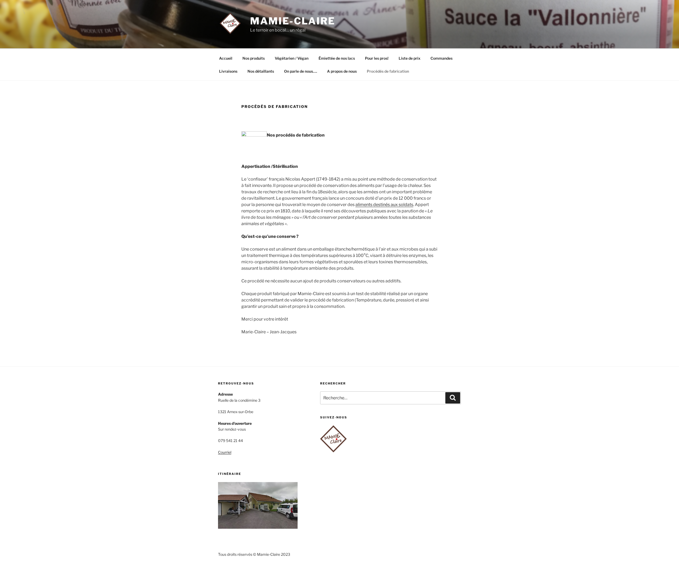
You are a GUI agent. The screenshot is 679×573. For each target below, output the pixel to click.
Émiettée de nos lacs (337, 58)
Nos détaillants (260, 71)
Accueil (225, 58)
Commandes (441, 58)
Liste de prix (409, 58)
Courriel (224, 452)
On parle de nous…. (300, 71)
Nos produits (253, 58)
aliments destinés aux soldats (384, 204)
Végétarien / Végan (291, 58)
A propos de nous (342, 71)
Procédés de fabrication (388, 71)
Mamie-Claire (292, 21)
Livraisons (228, 71)
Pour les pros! (377, 58)
